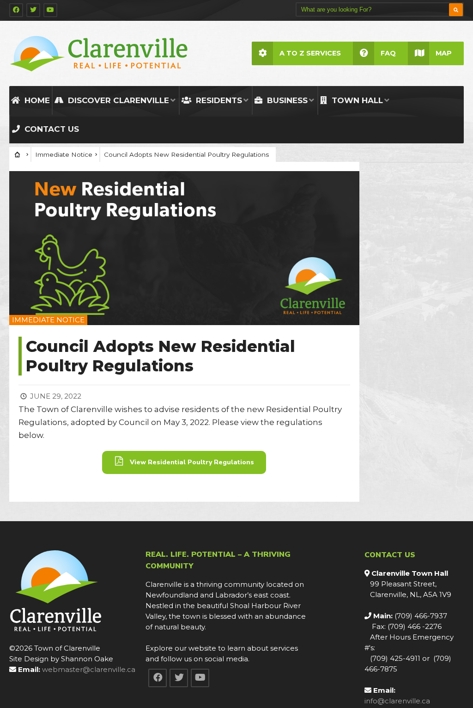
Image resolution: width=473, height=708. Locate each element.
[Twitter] (33, 10)
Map (444, 53)
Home (36, 100)
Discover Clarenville (117, 100)
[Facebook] (16, 10)
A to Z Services (310, 53)
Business (286, 100)
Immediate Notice (63, 154)
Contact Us (50, 129)
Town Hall (356, 100)
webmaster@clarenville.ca (88, 669)
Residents (218, 100)
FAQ (388, 53)
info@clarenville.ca (397, 700)
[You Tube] (50, 10)
